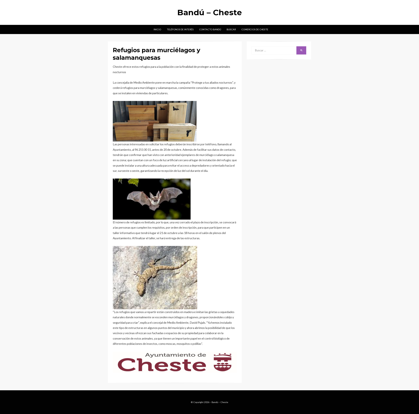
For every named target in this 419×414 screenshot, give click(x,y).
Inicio (157, 29)
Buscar (231, 29)
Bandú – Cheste (209, 12)
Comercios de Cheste (254, 29)
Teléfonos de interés (180, 29)
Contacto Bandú (210, 29)
